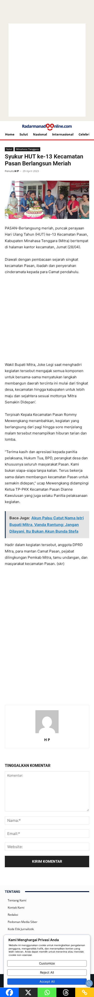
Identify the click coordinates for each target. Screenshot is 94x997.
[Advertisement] (50, 287)
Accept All (47, 981)
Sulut (9, 149)
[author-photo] (47, 733)
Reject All (47, 972)
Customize (47, 963)
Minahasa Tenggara (27, 149)
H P (16, 171)
